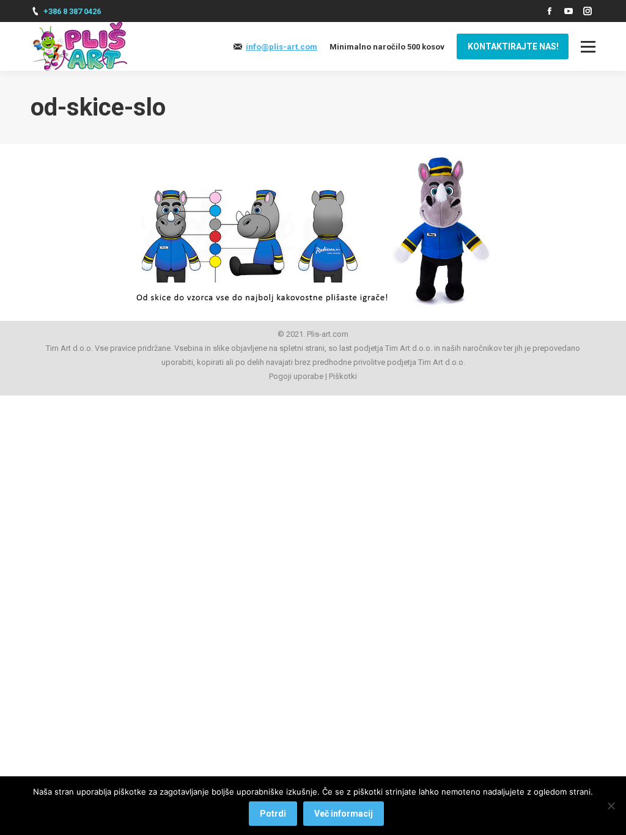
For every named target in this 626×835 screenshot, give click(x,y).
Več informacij (343, 813)
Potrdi (273, 813)
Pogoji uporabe (296, 376)
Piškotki (343, 376)
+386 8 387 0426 (72, 11)
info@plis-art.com (281, 46)
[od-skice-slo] (313, 229)
